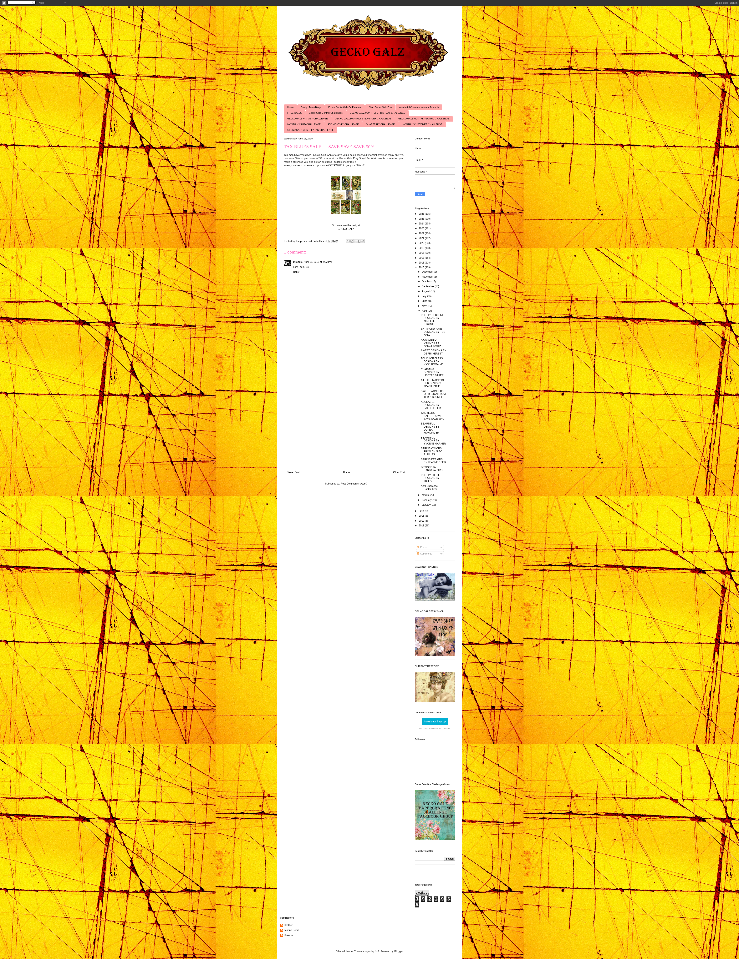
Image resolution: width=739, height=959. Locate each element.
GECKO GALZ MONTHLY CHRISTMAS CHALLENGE (377, 113)
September (428, 286)
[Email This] (348, 241)
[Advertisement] (346, 399)
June (425, 300)
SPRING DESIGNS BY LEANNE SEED (433, 461)
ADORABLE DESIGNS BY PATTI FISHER (431, 404)
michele (298, 261)
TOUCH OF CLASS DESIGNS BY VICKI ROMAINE (432, 361)
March (426, 495)
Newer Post (293, 472)
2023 (422, 228)
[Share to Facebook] (359, 241)
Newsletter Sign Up (435, 721)
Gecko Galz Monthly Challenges (326, 113)
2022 (422, 233)
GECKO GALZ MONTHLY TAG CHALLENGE (310, 130)
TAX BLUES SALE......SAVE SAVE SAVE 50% (432, 415)
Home (290, 107)
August (426, 291)
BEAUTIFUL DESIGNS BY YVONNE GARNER (433, 440)
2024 (422, 223)
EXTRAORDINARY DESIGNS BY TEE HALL (433, 331)
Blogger (398, 951)
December (428, 271)
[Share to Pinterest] (363, 241)
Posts (423, 547)
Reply (296, 271)
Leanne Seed (291, 930)
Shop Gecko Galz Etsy (380, 107)
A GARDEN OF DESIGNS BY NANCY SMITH (431, 342)
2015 (422, 267)
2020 (422, 243)
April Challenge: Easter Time (429, 487)
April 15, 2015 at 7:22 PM (318, 261)
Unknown (289, 935)
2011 (422, 525)
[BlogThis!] (352, 241)
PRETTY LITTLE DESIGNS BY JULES (430, 478)
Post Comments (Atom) (354, 483)
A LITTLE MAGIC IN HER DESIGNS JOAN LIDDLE (432, 383)
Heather (288, 925)
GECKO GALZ (346, 229)
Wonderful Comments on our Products (419, 107)
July (424, 296)
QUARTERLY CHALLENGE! (380, 124)
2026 (422, 213)
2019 (422, 248)
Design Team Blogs (311, 107)
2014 (422, 511)
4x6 (377, 951)
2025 (422, 218)
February (427, 500)
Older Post (399, 472)
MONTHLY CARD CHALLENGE (304, 124)
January (426, 504)
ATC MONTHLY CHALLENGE (343, 124)
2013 (422, 515)
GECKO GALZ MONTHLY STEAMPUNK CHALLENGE (363, 118)
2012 (422, 520)
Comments (425, 553)
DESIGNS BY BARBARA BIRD (431, 469)
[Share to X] (355, 241)
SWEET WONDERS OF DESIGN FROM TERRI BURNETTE (433, 394)
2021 (422, 238)
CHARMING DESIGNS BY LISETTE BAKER (432, 372)
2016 (422, 262)
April (425, 310)
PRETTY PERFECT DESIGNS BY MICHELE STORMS (432, 319)
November (428, 276)
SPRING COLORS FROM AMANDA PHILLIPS (431, 451)
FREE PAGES (294, 113)
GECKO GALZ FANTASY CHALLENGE (307, 118)
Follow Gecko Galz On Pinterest (344, 107)
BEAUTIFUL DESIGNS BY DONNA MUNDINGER (430, 428)
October (426, 281)
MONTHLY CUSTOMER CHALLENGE (422, 124)
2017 (422, 257)
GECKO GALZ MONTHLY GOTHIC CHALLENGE (423, 118)
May (424, 305)
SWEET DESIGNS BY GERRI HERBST (433, 352)
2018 (422, 252)
